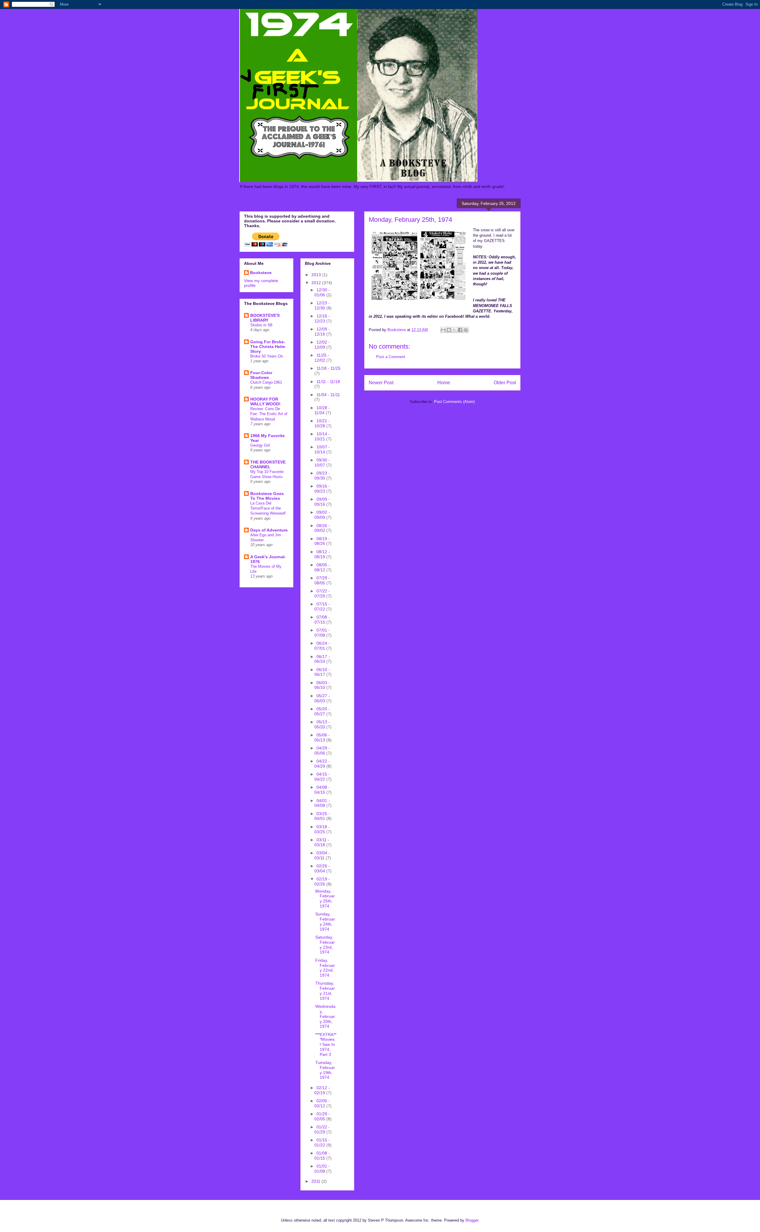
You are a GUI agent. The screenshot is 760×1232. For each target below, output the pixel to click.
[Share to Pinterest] (466, 330)
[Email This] (443, 330)
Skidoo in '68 (261, 325)
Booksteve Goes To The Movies (267, 496)
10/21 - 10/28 (322, 423)
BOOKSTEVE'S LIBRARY (265, 317)
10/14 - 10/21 (322, 436)
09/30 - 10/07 (322, 462)
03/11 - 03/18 (321, 842)
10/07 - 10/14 (322, 449)
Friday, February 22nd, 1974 (325, 968)
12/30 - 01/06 (322, 292)
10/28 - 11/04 (322, 410)
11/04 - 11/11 (328, 394)
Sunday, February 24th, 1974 (325, 921)
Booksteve (261, 272)
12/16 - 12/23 (322, 318)
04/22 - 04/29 (322, 763)
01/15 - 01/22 (322, 1142)
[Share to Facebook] (460, 330)
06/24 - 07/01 (322, 646)
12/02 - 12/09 (322, 344)
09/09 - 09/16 (322, 502)
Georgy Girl (260, 445)
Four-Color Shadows (261, 375)
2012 (316, 282)
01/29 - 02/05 (322, 1116)
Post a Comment (390, 357)
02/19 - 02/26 (322, 881)
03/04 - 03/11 (322, 855)
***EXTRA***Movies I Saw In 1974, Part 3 (325, 1044)
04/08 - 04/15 (322, 790)
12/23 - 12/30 (322, 305)
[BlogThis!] (449, 330)
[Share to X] (454, 330)
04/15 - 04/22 (322, 777)
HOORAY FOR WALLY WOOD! (265, 401)
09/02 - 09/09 (322, 515)
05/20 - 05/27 (322, 711)
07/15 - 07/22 (322, 606)
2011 (316, 1181)
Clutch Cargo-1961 (266, 382)
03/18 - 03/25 (322, 829)
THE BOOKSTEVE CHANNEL (268, 464)
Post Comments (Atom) (454, 401)
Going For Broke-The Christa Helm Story (267, 346)
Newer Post (381, 382)
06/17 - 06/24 (322, 659)
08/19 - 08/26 (322, 541)
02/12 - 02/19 (322, 1090)
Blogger (472, 1220)
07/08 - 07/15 (322, 619)
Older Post (505, 382)
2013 (316, 274)
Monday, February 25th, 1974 (325, 898)
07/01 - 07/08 (322, 633)
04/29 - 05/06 (322, 750)
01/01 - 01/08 (322, 1169)
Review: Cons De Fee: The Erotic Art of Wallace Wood (268, 414)
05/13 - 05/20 (322, 724)
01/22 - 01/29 (322, 1129)
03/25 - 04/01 (322, 816)
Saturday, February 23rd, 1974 (325, 944)
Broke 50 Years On (266, 356)
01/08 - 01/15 (322, 1155)
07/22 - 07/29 (322, 593)
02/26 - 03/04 (322, 868)
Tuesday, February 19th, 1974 (325, 1070)
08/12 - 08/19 (322, 554)
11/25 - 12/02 (321, 358)
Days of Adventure (269, 530)
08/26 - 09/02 (322, 528)
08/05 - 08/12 (322, 567)
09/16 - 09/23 (322, 489)
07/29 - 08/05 (322, 580)
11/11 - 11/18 (328, 381)
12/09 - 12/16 (322, 331)
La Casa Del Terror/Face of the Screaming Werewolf (268, 508)
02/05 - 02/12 (322, 1103)
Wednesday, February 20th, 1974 (325, 1016)
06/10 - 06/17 (322, 672)
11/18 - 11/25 (328, 368)
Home (443, 382)
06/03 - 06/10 (322, 685)
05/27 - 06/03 (322, 698)
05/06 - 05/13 (322, 737)
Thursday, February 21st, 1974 (325, 990)
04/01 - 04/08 (322, 803)
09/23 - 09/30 (322, 475)
